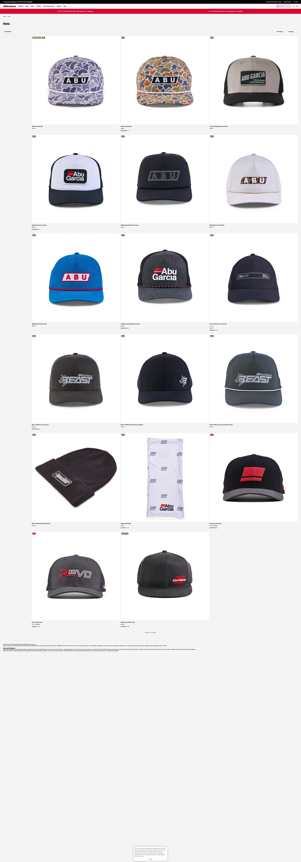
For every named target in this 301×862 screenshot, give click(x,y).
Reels (27, 6)
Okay (150, 859)
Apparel (59, 6)
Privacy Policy (162, 854)
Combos (38, 6)
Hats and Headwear (9, 648)
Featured (20, 6)
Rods (32, 6)
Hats (9, 16)
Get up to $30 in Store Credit (273, 2)
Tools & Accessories (49, 6)
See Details (29, 2)
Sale (65, 6)
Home (4, 16)
